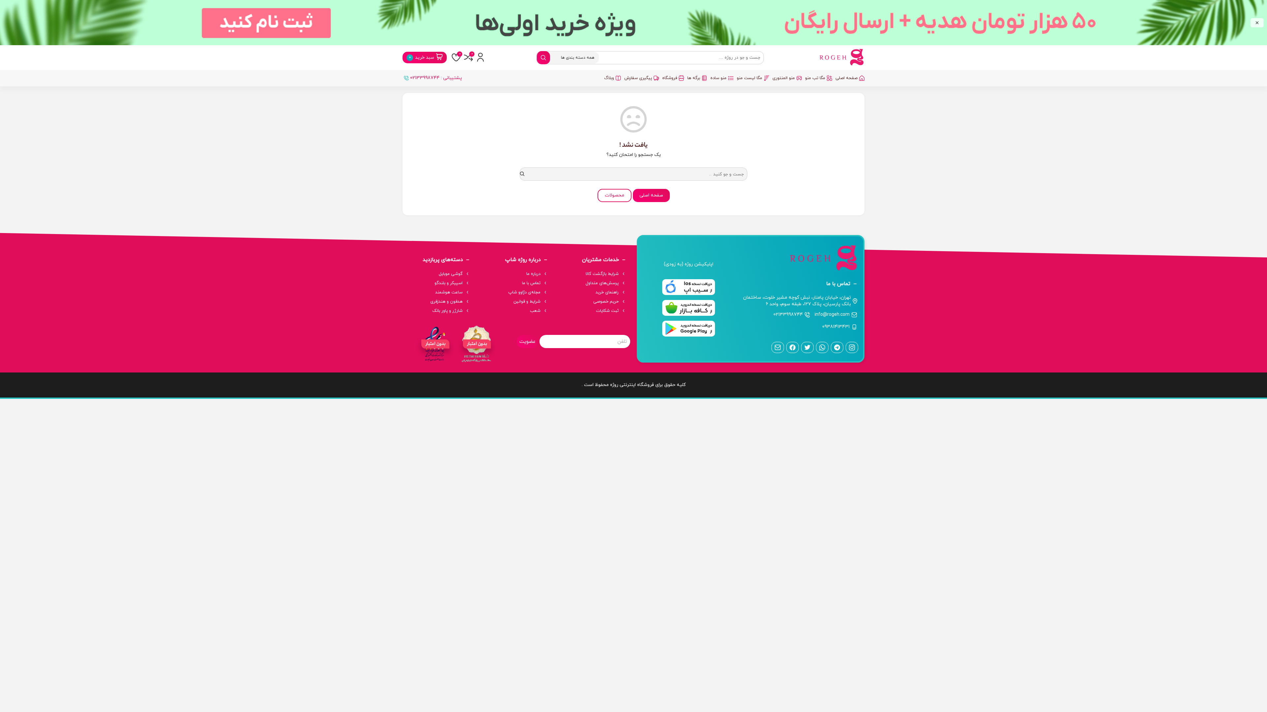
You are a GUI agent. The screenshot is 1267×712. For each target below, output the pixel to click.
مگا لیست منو (749, 78)
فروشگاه (669, 78)
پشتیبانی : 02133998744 (436, 78)
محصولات (614, 195)
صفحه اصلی (846, 78)
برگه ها (693, 78)
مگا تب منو (815, 78)
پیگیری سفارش (638, 78)
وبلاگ (609, 78)
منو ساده (718, 78)
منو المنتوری (783, 78)
